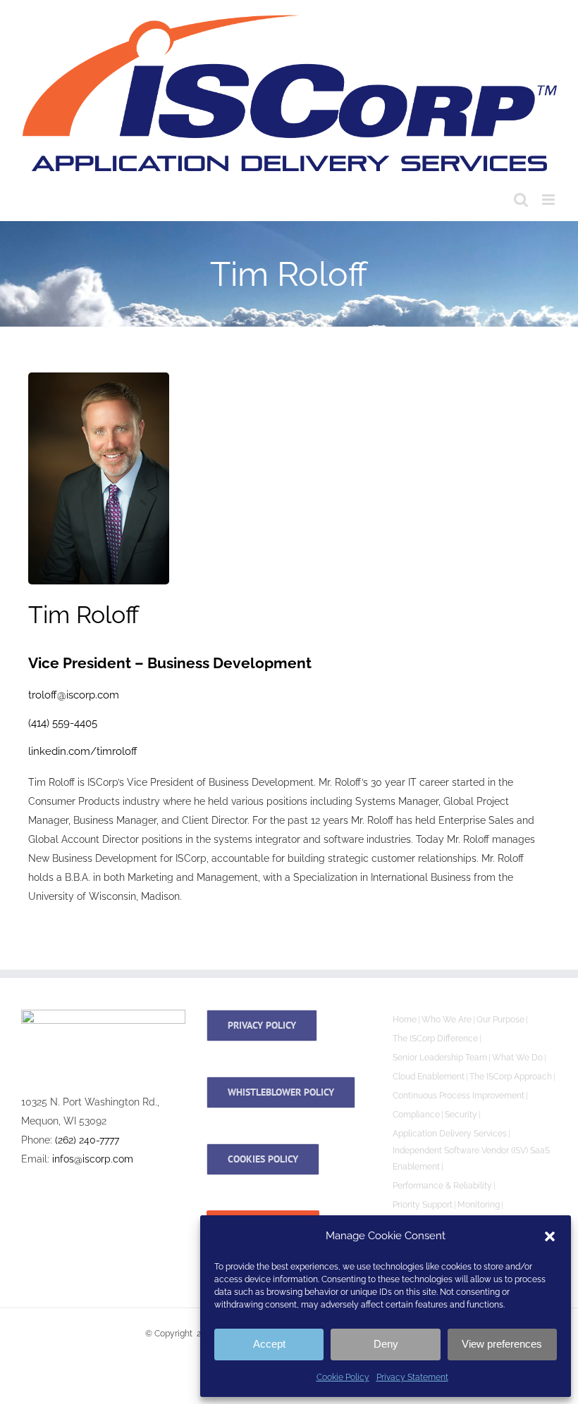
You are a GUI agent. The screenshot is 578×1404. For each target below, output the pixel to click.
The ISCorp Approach (510, 1077)
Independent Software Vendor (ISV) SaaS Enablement (471, 1159)
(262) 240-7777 (87, 1140)
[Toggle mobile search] (521, 199)
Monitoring (478, 1205)
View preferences (502, 1344)
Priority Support (423, 1205)
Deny (386, 1344)
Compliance (416, 1115)
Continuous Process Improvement (458, 1096)
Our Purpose (500, 1019)
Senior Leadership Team (440, 1058)
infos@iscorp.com (92, 1159)
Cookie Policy (342, 1377)
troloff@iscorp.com (73, 695)
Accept (269, 1344)
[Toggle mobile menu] (549, 199)
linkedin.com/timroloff (82, 751)
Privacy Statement (412, 1377)
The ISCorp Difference (435, 1038)
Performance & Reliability (442, 1186)
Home (405, 1019)
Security (461, 1115)
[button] (550, 1236)
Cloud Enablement (429, 1077)
